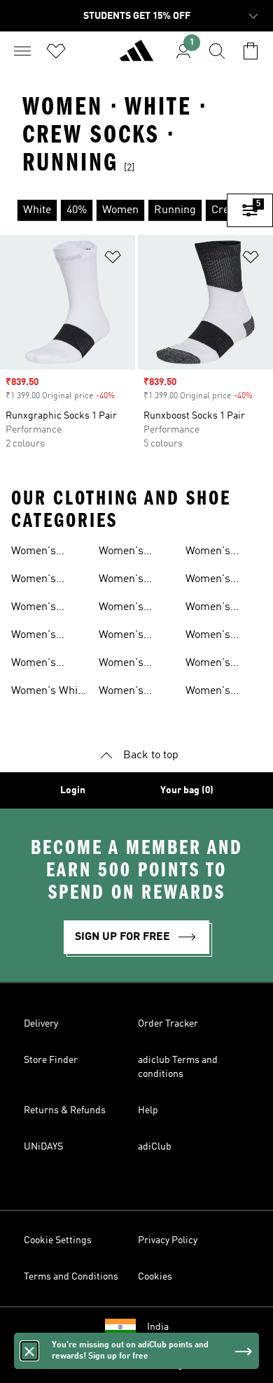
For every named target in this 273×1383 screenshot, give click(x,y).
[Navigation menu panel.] (22, 51)
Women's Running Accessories (215, 609)
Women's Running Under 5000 (136, 637)
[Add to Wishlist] (113, 259)
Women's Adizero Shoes (45, 665)
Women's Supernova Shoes (37, 609)
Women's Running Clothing (121, 665)
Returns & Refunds (65, 1110)
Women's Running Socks (223, 637)
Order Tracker (168, 1024)
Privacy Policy (167, 1240)
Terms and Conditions (71, 1277)
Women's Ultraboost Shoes (37, 637)
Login (72, 790)
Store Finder (51, 1060)
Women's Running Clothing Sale (218, 581)
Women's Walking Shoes (135, 609)
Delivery (41, 1024)
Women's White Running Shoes (49, 693)
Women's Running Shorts (208, 553)
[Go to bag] (250, 51)
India (158, 1327)
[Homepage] (136, 56)
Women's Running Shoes (48, 553)
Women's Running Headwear (210, 693)
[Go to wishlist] (56, 51)
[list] (113, 210)
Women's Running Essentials (211, 665)
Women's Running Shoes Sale (136, 581)
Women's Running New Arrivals (44, 581)
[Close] (29, 1351)
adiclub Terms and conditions (178, 1067)
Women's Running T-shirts (126, 693)
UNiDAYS (43, 1147)
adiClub (155, 1147)
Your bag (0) (187, 790)
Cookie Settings (58, 1240)
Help (148, 1110)
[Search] (217, 51)
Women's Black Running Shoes (135, 553)
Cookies (155, 1277)
